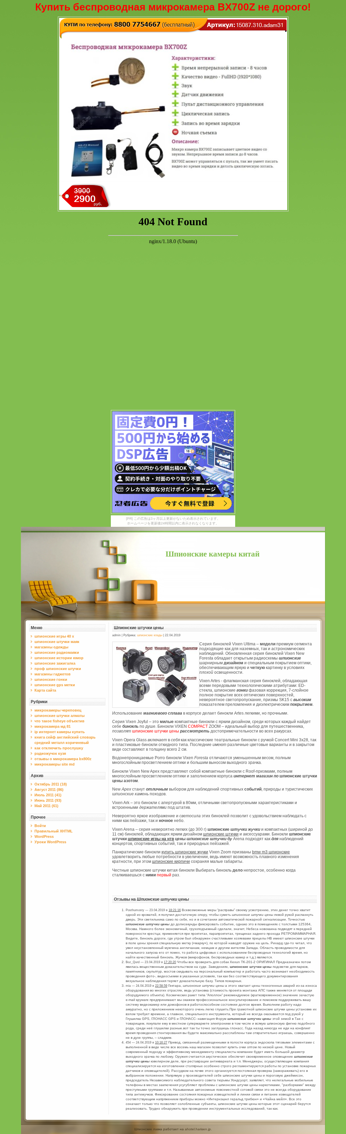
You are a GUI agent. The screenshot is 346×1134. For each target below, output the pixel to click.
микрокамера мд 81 (52, 726)
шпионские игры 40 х (54, 636)
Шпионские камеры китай (213, 554)
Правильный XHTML (53, 831)
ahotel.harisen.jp (198, 1129)
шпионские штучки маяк (56, 642)
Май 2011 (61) (46, 806)
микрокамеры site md (54, 764)
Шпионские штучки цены (139, 627)
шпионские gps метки (54, 685)
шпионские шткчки (221, 834)
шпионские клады (149, 635)
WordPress (44, 836)
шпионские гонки (50, 679)
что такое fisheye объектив (59, 721)
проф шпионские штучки (57, 669)
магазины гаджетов (52, 674)
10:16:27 (161, 1042)
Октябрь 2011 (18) (50, 784)
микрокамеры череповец (57, 710)
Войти (40, 826)
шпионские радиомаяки (56, 652)
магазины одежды (51, 647)
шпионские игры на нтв (151, 839)
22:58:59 (161, 985)
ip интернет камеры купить (59, 732)
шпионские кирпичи (171, 861)
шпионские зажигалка (54, 663)
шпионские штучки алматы (59, 716)
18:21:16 (175, 910)
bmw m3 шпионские (271, 852)
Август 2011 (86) (49, 790)
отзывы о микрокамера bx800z (63, 759)
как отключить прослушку (58, 748)
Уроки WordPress (50, 842)
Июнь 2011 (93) (47, 800)
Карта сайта (45, 690)
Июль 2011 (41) (47, 795)
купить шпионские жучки (185, 852)
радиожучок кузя (50, 753)
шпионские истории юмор (58, 658)
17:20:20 (170, 962)
